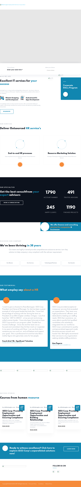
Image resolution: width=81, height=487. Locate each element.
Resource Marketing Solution (62, 153)
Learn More (71, 449)
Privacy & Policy (32, 483)
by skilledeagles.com (8, 407)
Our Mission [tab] (10, 262)
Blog (17, 407)
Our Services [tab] (30, 262)
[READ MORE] (65, 94)
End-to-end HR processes (20, 153)
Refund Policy (48, 483)
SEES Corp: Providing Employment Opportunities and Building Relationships (40, 415)
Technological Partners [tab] (51, 262)
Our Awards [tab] (71, 262)
